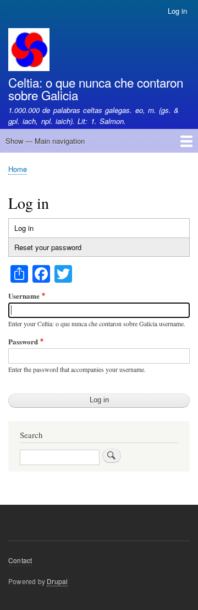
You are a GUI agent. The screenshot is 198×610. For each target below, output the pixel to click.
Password (23, 341)
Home (17, 169)
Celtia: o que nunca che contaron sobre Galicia (95, 88)
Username (24, 295)
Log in (177, 11)
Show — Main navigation (45, 141)
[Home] (29, 51)
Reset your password (47, 247)
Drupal (57, 581)
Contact (20, 560)
